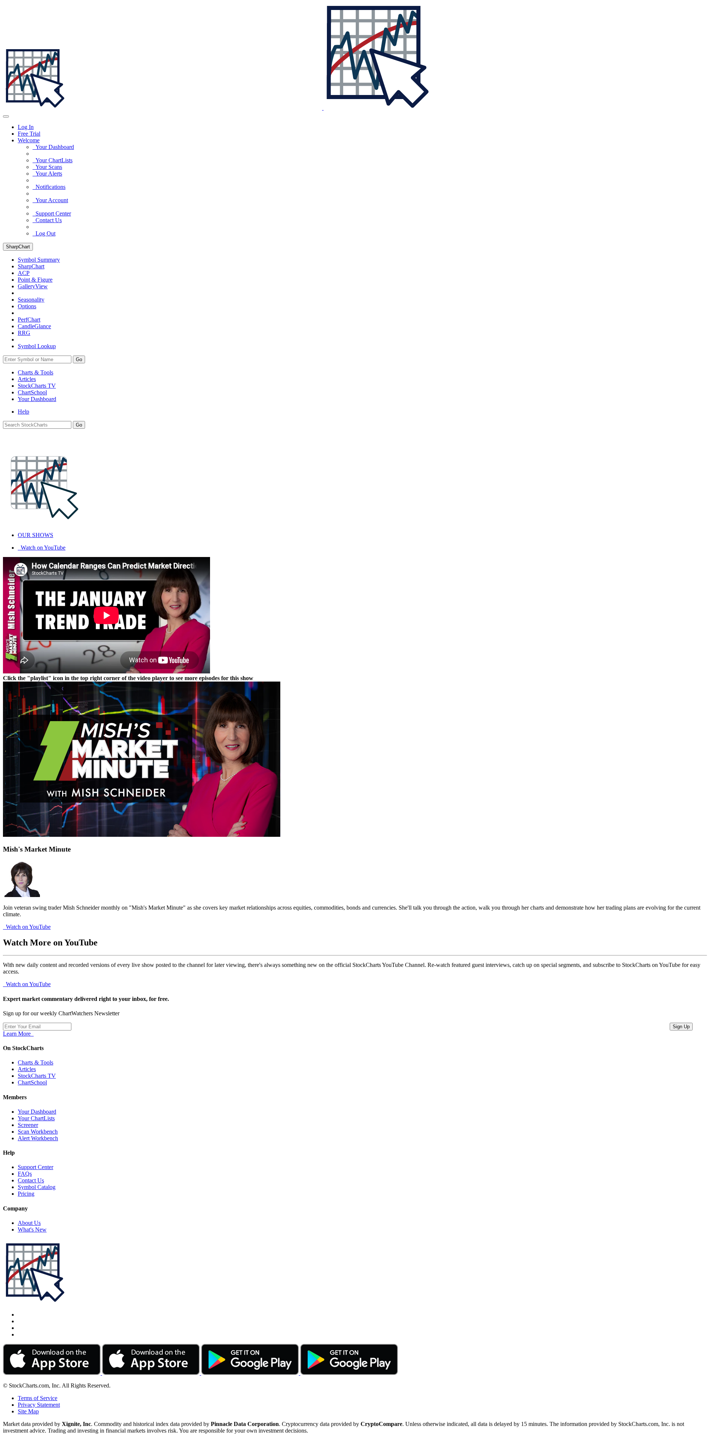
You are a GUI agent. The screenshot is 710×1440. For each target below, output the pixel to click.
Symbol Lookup (37, 346)
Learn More (18, 1033)
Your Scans (47, 167)
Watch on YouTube (41, 547)
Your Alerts (47, 173)
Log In (26, 127)
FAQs (25, 1174)
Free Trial (29, 133)
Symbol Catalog (36, 1187)
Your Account (50, 200)
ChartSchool (32, 392)
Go (79, 359)
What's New (32, 1229)
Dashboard (37, 399)
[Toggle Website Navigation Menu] (6, 116)
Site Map (28, 1411)
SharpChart (18, 246)
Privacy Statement (39, 1405)
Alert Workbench (38, 1138)
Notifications (49, 187)
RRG (24, 333)
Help (23, 411)
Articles (27, 379)
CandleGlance (34, 326)
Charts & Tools (35, 372)
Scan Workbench (38, 1131)
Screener (28, 1125)
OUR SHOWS (35, 535)
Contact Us (47, 220)
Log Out (44, 233)
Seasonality (31, 299)
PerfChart (29, 319)
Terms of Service (37, 1398)
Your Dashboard (53, 147)
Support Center (52, 213)
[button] (29, 140)
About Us (29, 1223)
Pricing (26, 1194)
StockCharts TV (37, 386)
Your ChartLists (52, 160)
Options (27, 306)
